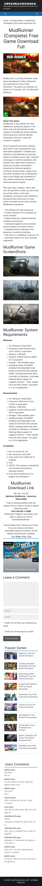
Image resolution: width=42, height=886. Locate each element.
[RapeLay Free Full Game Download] (10, 659)
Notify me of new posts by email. (19, 631)
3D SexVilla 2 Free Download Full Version (27, 727)
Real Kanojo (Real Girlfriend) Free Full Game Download (27, 676)
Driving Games (16, 20)
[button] (36, 14)
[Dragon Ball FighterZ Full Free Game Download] (10, 690)
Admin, (7, 819)
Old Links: (8, 791)
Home (5, 20)
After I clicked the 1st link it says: (18, 800)
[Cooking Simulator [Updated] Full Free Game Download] (10, 669)
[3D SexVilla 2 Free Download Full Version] (10, 731)
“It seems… (9, 803)
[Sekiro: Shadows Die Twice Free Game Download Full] (10, 741)
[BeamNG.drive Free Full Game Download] (10, 751)
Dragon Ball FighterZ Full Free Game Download (28, 686)
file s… (7, 794)
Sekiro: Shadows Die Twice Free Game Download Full (28, 737)
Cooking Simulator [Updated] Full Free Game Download (27, 665)
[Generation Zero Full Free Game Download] (10, 700)
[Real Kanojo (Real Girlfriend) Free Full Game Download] (10, 679)
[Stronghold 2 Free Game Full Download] (10, 720)
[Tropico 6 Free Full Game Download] (10, 710)
